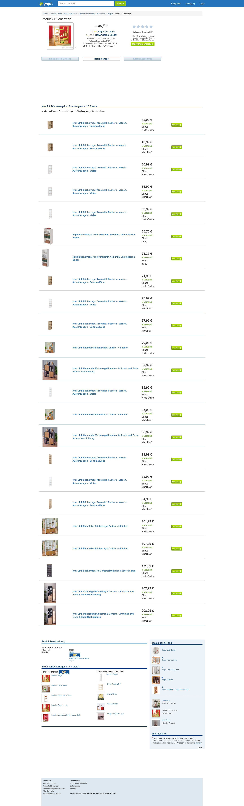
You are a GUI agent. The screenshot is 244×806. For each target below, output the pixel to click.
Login (202, 3)
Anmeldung (190, 3)
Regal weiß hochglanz (170, 670)
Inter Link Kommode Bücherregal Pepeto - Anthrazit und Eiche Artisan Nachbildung (105, 370)
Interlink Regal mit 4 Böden (61, 695)
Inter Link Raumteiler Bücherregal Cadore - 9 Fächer (100, 526)
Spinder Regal (112, 674)
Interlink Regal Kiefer (59, 705)
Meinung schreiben (142, 43)
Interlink (71, 652)
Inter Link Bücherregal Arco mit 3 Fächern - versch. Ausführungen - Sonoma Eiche (99, 280)
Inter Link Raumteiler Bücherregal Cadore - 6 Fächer (100, 347)
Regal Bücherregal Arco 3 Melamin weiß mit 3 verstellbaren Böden (103, 258)
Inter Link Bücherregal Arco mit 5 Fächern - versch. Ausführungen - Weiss (99, 392)
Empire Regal (111, 694)
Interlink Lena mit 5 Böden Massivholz (65, 715)
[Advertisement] (122, 83)
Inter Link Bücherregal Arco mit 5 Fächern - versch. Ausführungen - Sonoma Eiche (99, 459)
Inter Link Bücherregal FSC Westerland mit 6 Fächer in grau (104, 570)
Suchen (120, 3)
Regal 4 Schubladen (169, 660)
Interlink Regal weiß (59, 685)
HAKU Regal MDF (113, 684)
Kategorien (176, 3)
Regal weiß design (169, 650)
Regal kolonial (167, 679)
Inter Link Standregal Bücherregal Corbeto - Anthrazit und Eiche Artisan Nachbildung (103, 593)
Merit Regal (166, 720)
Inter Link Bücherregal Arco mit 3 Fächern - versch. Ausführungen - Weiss (99, 169)
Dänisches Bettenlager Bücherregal (175, 689)
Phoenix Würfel (112, 704)
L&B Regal (166, 700)
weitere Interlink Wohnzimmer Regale (79, 659)
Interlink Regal (57, 675)
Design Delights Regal (115, 713)
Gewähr (198, 743)
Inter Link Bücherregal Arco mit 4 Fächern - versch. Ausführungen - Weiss (99, 213)
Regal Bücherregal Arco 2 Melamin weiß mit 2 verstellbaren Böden (103, 236)
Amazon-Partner (79, 793)
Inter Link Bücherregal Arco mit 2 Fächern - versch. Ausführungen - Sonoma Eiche (99, 124)
